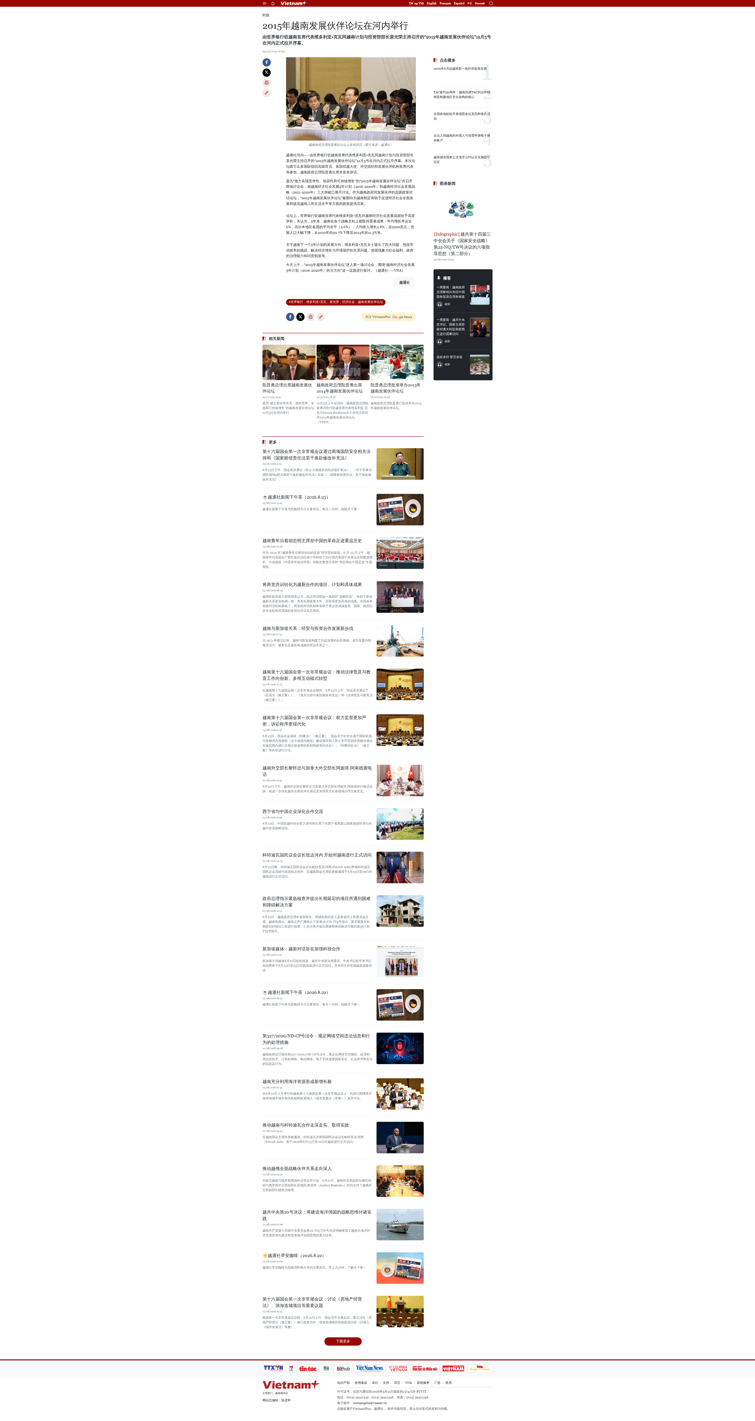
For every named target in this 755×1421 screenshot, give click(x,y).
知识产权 (343, 1383)
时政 (266, 15)
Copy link (266, 93)
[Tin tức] (308, 1368)
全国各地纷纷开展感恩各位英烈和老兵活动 (462, 116)
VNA (408, 1383)
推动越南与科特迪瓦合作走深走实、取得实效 (305, 1125)
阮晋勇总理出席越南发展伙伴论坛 (287, 388)
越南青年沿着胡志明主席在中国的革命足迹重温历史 (312, 540)
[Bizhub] (343, 1368)
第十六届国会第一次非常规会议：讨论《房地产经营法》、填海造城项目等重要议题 (312, 1302)
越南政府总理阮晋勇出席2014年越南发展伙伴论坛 (340, 388)
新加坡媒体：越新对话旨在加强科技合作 (301, 948)
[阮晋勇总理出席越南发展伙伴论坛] (289, 362)
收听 (447, 304)
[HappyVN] (480, 1368)
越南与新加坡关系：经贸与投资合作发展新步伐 (307, 628)
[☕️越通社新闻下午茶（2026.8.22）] (400, 1005)
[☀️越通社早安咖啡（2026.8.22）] (400, 1268)
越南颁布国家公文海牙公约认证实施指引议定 (462, 159)
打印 (266, 83)
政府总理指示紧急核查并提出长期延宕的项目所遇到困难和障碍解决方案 (316, 901)
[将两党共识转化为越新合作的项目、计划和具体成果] (400, 597)
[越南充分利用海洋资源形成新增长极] (400, 1094)
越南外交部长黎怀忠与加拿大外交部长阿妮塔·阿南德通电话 (317, 771)
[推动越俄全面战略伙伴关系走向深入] (400, 1181)
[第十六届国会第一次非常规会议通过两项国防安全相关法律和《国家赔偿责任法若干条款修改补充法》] (400, 464)
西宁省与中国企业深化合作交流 (292, 811)
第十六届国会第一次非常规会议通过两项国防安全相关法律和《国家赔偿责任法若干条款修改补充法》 (316, 454)
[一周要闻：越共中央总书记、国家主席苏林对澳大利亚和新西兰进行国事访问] (480, 327)
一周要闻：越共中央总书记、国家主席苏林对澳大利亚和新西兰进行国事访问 (450, 327)
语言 (397, 1383)
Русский (480, 3)
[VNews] (291, 1368)
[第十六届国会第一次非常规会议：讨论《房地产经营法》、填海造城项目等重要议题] (400, 1311)
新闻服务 (423, 1383)
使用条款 (361, 1383)
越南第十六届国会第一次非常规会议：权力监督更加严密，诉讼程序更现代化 (314, 721)
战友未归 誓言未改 (449, 357)
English (432, 3)
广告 (437, 1383)
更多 (273, 442)
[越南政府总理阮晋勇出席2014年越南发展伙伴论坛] (343, 362)
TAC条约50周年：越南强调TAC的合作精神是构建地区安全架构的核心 (462, 94)
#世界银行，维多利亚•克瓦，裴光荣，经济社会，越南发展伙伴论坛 (336, 302)
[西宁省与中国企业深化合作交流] (400, 824)
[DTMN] (424, 1368)
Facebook (266, 62)
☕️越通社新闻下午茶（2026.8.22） (296, 992)
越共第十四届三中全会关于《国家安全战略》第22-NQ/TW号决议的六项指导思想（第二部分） (462, 244)
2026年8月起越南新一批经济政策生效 (460, 68)
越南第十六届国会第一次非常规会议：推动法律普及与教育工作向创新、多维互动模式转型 (316, 675)
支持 (386, 1383)
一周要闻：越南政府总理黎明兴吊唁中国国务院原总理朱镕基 (450, 292)
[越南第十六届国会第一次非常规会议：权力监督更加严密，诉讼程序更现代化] (400, 730)
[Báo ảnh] (453, 1368)
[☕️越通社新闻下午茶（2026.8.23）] (400, 509)
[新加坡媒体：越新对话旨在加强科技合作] (400, 961)
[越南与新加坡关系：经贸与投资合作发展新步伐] (400, 641)
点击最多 (448, 60)
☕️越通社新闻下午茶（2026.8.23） (296, 497)
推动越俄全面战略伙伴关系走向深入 (297, 1168)
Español (459, 3)
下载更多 (343, 1341)
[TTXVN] (273, 1368)
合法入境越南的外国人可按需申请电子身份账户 (462, 138)
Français (445, 3)
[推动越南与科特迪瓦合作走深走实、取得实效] (400, 1137)
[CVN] (398, 1368)
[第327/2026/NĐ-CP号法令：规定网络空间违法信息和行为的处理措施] (400, 1048)
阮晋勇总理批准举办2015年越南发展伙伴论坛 (396, 388)
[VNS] (370, 1368)
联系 (449, 1383)
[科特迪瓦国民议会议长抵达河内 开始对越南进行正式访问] (400, 867)
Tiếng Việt (416, 3)
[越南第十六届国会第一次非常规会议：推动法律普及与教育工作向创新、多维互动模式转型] (400, 684)
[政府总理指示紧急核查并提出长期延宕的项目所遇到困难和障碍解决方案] (400, 911)
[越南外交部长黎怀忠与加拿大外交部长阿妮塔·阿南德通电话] (400, 780)
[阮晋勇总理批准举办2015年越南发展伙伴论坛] (397, 362)
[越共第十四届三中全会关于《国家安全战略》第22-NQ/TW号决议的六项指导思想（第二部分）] (463, 209)
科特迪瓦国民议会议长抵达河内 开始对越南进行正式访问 (317, 855)
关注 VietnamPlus (377, 317)
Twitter (266, 73)
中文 (469, 3)
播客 (447, 278)
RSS (375, 1383)
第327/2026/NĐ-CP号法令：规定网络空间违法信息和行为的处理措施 (316, 1039)
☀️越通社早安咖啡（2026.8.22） (294, 1255)
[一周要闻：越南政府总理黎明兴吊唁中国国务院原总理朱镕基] (480, 295)
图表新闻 (448, 183)
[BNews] (326, 1368)
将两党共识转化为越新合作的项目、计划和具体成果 (312, 584)
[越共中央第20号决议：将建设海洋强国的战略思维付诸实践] (400, 1224)
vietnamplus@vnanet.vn (370, 1403)
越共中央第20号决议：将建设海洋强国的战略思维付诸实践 (316, 1215)
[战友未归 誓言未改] (480, 364)
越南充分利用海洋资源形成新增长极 (297, 1081)
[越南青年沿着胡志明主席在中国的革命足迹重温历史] (400, 553)
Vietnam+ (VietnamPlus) (293, 3)
